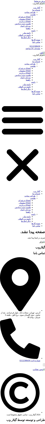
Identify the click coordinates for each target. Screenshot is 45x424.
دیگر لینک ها (26, 37)
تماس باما (36, 42)
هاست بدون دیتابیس (23, 24)
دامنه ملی (27, 33)
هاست (32, 15)
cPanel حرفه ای (24, 17)
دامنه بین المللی (24, 35)
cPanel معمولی (25, 19)
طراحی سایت (29, 12)
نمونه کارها (36, 40)
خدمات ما (36, 10)
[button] (22, 142)
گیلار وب (36, 8)
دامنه (33, 31)
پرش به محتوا (39, 1)
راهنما (28, 28)
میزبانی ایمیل (25, 26)
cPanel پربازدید (25, 21)
